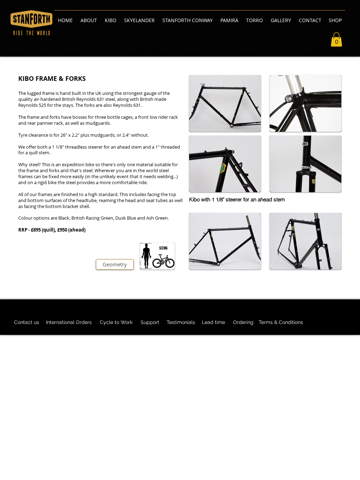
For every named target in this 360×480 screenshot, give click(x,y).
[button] (336, 39)
